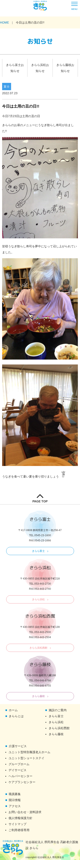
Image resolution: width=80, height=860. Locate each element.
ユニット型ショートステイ (26, 758)
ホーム (13, 710)
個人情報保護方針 (20, 818)
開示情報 (15, 800)
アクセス (15, 806)
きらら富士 (38, 550)
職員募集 (15, 794)
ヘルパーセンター (20, 776)
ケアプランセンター (22, 782)
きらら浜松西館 (38, 647)
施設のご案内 (58, 710)
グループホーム (19, 764)
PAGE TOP (40, 501)
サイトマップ (17, 824)
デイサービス (17, 770)
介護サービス (18, 746)
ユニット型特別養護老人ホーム (29, 752)
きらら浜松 (38, 599)
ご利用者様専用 (19, 830)
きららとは (16, 716)
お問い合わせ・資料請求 (25, 812)
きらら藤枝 (38, 696)
